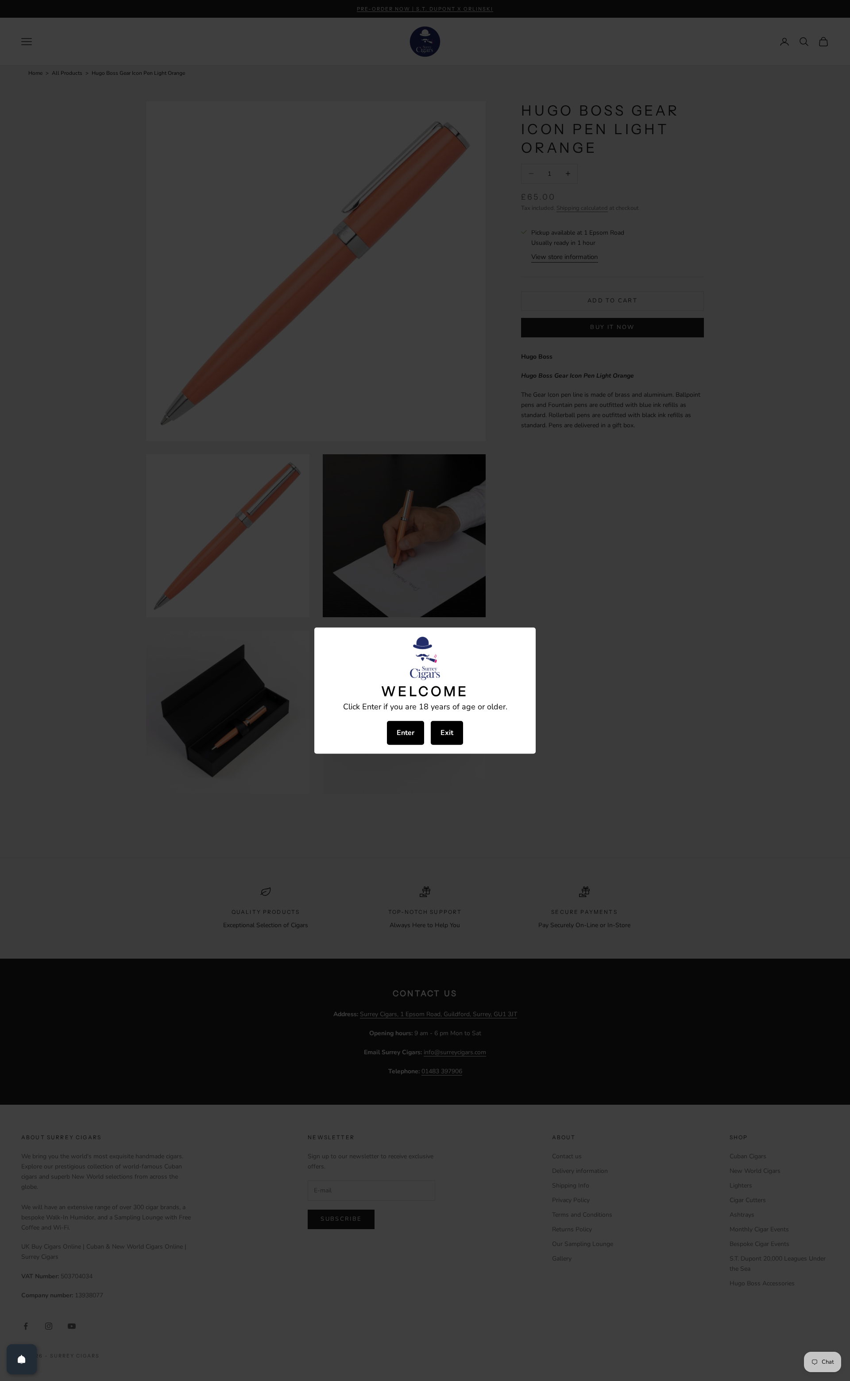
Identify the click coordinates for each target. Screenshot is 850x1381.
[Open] (22, 1359)
